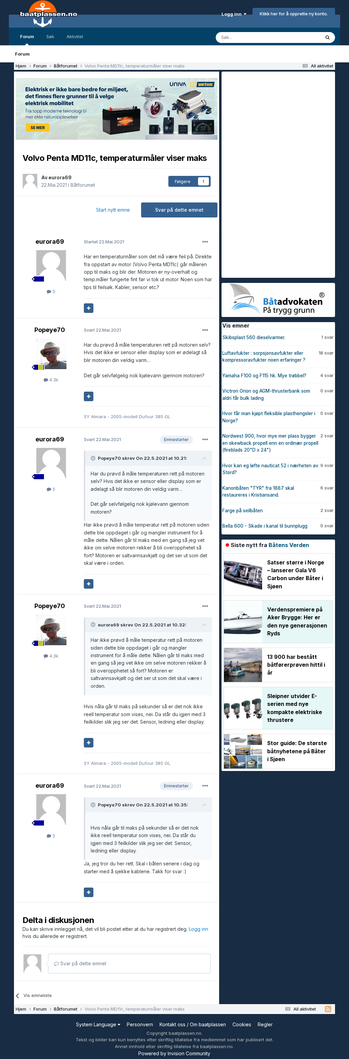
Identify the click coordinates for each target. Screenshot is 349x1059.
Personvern (140, 1024)
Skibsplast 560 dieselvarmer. (253, 337)
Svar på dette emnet (179, 210)
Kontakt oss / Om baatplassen (193, 1024)
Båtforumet (83, 185)
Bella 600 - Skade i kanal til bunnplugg (264, 526)
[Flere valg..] (205, 242)
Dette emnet (298, 37)
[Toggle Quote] (94, 458)
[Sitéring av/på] (88, 308)
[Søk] (327, 37)
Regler (265, 1024)
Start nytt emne (113, 210)
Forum (27, 36)
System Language (97, 1024)
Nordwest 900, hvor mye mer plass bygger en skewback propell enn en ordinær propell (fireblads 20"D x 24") (270, 443)
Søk (50, 36)
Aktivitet (74, 36)
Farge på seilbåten (242, 510)
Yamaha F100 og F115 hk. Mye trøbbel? (264, 375)
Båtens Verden (289, 545)
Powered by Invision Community (174, 1053)
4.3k (53, 379)
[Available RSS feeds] (328, 1009)
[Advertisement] (273, 174)
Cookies (241, 1024)
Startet (104, 241)
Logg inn (233, 14)
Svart (102, 330)
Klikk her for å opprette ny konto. (294, 13)
